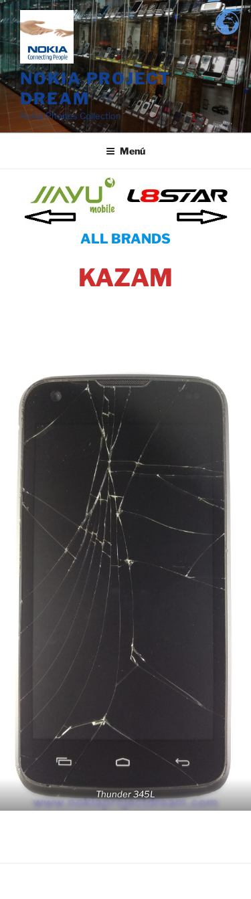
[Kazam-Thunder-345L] (125, 588)
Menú (132, 151)
